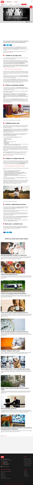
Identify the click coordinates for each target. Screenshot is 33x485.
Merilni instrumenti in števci (27, 465)
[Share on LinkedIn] (10, 45)
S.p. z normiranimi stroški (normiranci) (6, 478)
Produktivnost (4, 435)
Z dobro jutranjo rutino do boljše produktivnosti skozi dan (14, 312)
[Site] (2, 2)
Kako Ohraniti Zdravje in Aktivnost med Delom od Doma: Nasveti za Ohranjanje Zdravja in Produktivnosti (16, 428)
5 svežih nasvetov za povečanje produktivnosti (13, 69)
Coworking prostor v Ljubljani (27, 458)
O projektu (25, 471)
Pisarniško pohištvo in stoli (27, 464)
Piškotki (22, 483)
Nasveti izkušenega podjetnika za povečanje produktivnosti (14, 331)
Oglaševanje (25, 473)
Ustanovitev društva (3, 477)
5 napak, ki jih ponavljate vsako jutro (9, 274)
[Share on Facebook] (4, 45)
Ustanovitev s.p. (3, 472)
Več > (1, 259)
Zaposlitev (25, 472)
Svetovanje (23, 4)
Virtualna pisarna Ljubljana (27, 459)
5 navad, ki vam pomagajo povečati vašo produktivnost (13, 293)
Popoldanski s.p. (3, 473)
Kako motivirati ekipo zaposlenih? (9, 408)
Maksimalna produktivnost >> (9, 52)
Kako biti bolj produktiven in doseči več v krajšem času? (14, 255)
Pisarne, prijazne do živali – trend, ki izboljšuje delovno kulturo (15, 369)
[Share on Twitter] (7, 45)
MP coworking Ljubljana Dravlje (28, 463)
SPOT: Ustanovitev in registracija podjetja (6, 471)
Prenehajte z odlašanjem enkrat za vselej (10, 351)
